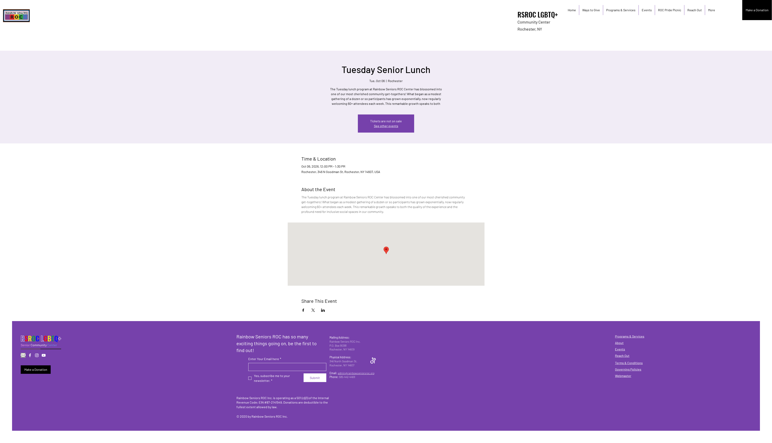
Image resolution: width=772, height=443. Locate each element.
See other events (386, 126)
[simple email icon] (23, 355)
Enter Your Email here (264, 359)
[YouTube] (43, 355)
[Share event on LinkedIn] (323, 310)
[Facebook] (30, 355)
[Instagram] (36, 355)
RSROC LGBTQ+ (537, 14)
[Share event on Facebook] (303, 310)
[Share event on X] (313, 310)
